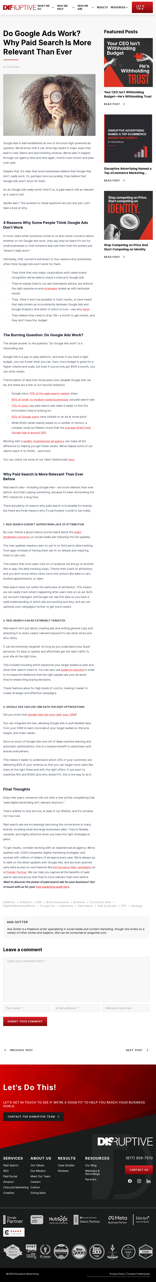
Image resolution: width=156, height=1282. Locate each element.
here (86, 309)
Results (102, 7)
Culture (35, 1187)
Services (13, 1158)
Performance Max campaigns (71, 867)
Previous (21, 1050)
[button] (142, 7)
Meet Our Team (40, 1176)
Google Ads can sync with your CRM (52, 714)
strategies (50, 288)
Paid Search (10, 1165)
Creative (8, 1192)
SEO (6, 1170)
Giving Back (38, 1192)
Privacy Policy (117, 1273)
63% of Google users (25, 416)
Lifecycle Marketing (15, 1187)
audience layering (72, 669)
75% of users (20, 405)
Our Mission (38, 1170)
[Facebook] (130, 1181)
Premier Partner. (16, 872)
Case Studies (66, 1165)
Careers (35, 1181)
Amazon (8, 1181)
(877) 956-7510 (139, 1158)
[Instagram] (139, 1181)
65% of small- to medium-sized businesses (40, 399)
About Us (40, 1158)
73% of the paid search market (49, 393)
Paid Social (10, 1176)
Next (134, 1050)
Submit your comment (25, 1021)
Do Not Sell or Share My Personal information (101, 1276)
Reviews (63, 1170)
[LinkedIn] (148, 1181)
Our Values (37, 1165)
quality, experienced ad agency (43, 441)
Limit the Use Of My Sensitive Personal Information (133, 1276)
